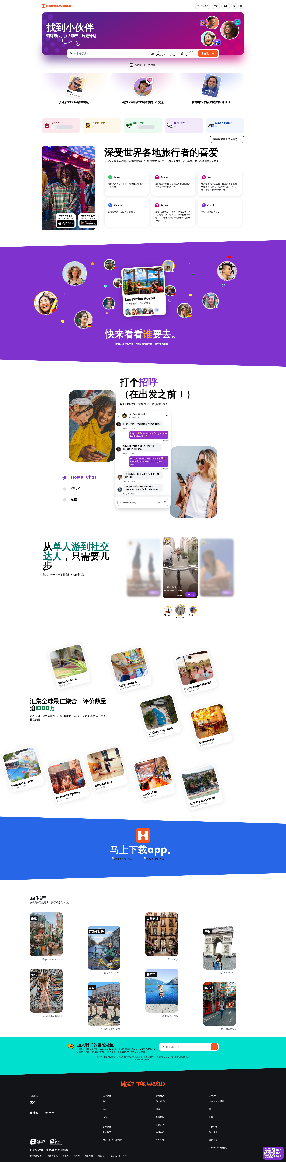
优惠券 (65, 1156)
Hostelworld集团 (217, 1101)
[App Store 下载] (66, 223)
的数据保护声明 (137, 1052)
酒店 (105, 1109)
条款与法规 (52, 1156)
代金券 (76, 1156)
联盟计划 (213, 1140)
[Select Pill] (234, 6)
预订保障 (160, 1116)
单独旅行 (160, 1132)
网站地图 (102, 1156)
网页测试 (89, 1156)
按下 (211, 1109)
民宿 (105, 1116)
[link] (69, 666)
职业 (211, 1116)
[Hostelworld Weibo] (32, 1101)
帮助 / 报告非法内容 (112, 1140)
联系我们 (107, 1132)
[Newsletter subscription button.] (214, 1046)
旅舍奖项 (160, 1124)
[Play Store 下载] (88, 223)
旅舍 (105, 1101)
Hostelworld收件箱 (218, 1147)
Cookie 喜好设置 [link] (118, 1156)
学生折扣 (160, 1140)
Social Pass (161, 1101)
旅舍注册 (213, 1132)
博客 (158, 1109)
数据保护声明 (36, 1156)
